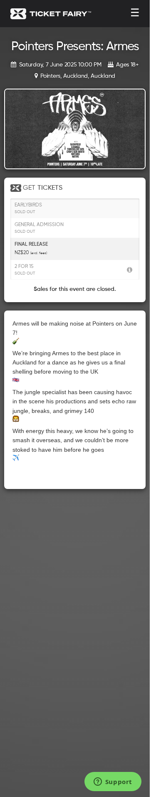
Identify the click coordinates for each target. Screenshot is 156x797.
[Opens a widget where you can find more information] (112, 782)
